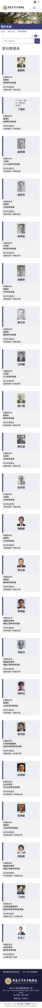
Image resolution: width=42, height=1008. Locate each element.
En (39, 2)
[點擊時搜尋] (39, 8)
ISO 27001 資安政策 (30, 972)
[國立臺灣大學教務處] (13, 7)
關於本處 (11, 31)
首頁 (3, 31)
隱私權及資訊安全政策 (11, 972)
